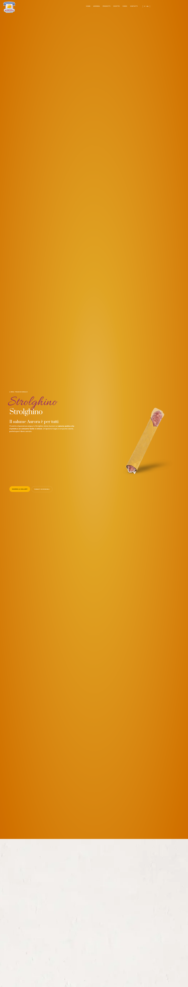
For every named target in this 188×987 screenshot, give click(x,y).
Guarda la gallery (20, 489)
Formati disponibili (42, 489)
